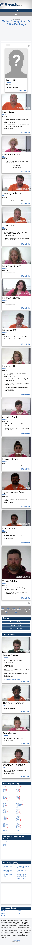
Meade (18, 802)
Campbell (5, 802)
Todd (17, 823)
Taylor (18, 822)
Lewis (17, 793)
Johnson (5, 830)
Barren (5, 790)
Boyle (4, 796)
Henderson (5, 824)
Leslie (18, 791)
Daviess (5, 811)
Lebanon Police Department (7, 867)
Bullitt (5, 798)
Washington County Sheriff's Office (23, 867)
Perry (17, 810)
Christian (5, 806)
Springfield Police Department (22, 871)
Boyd (4, 795)
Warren (18, 825)
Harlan (4, 822)
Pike (17, 811)
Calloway (5, 801)
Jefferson (5, 827)
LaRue (18, 789)
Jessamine (5, 829)
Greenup (5, 819)
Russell (18, 817)
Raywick (5, 845)
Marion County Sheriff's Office (21, 875)
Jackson (5, 826)
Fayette (5, 812)
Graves (5, 817)
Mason (18, 799)
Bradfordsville (6, 841)
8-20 (3, 608)
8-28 (26, 612)
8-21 (8, 608)
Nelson (18, 806)
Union (17, 824)
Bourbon (5, 793)
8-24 (24, 608)
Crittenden (5, 810)
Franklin (5, 813)
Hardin (4, 820)
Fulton (5, 815)
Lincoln (18, 795)
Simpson (18, 820)
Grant (4, 816)
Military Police (21, 878)
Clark (4, 808)
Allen (4, 788)
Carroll (4, 803)
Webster (18, 827)
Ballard (5, 789)
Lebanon (5, 843)
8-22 (13, 608)
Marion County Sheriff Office (7, 871)
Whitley (18, 829)
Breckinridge (6, 797)
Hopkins (5, 825)
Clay (4, 809)
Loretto (4, 844)
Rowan (18, 816)
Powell (18, 812)
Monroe (18, 803)
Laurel (18, 790)
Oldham (18, 809)
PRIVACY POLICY (16, 940)
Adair (4, 786)
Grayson (5, 818)
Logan (18, 796)
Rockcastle (19, 815)
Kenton (18, 786)
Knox (18, 788)
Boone (4, 792)
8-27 (16, 612)
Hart (4, 823)
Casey (5, 805)
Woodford (18, 830)
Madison (18, 797)
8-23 (19, 608)
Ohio (17, 808)
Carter (4, 804)
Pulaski (18, 813)
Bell (4, 791)
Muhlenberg (19, 805)
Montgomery (19, 804)
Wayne (18, 826)
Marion (8, 83)
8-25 (29, 608)
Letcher (18, 792)
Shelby (18, 819)
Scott (17, 818)
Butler (4, 799)
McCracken (19, 801)
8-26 (6, 612)
